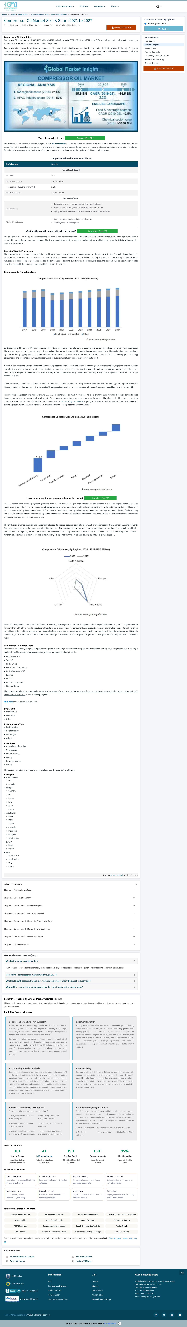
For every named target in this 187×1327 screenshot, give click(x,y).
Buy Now (165, 29)
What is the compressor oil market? (22, 960)
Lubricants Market (84, 1256)
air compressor (59, 143)
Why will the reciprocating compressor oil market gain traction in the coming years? (44, 986)
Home (4, 14)
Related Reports (151, 63)
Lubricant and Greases (39, 14)
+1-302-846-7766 (147, 1290)
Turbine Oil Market (84, 1261)
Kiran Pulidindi (117, 875)
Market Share (150, 48)
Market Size (149, 41)
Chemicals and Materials (19, 14)
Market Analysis (152, 44)
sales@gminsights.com (150, 1296)
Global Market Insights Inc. (15, 1314)
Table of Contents (152, 52)
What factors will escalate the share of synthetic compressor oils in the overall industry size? (48, 980)
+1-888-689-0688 (150, 1287)
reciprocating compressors (72, 401)
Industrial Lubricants (59, 14)
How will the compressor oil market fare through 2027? (31, 974)
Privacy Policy (110, 1323)
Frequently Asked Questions (157, 55)
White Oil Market (17, 1261)
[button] (136, 884)
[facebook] (172, 1314)
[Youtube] (180, 1314)
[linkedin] (156, 1314)
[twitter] (164, 1314)
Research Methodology (154, 59)
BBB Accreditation (44, 1156)
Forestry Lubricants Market (22, 1256)
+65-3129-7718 (147, 1293)
